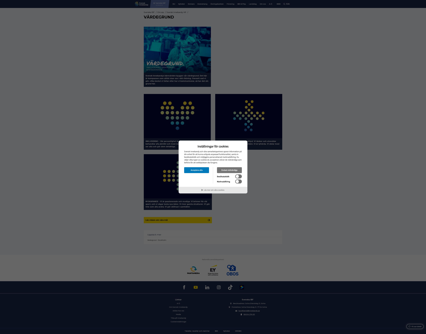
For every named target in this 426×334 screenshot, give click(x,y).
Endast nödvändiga (229, 170)
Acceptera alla (197, 170)
